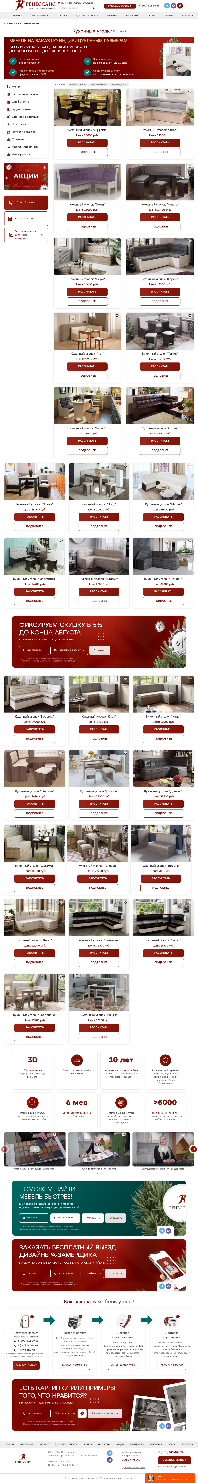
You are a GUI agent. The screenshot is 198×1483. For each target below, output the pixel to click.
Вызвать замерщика (74, 1365)
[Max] (173, 6)
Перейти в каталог (172, 1365)
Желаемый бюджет (70, 650)
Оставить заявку (26, 1365)
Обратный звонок (174, 1460)
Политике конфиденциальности (36, 661)
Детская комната (24, 132)
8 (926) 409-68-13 (148, 9)
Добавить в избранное (133, 1468)
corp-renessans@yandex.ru (172, 1467)
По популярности (77, 85)
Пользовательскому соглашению (64, 661)
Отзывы (169, 16)
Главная (17, 16)
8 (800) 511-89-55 (148, 6)
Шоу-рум (112, 16)
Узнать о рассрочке (123, 1365)
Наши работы (21, 154)
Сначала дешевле (98, 85)
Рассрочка (132, 16)
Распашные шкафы (25, 94)
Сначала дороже (119, 85)
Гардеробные (21, 109)
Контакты (187, 16)
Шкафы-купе (20, 101)
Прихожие (19, 124)
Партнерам (156, 1445)
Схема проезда (131, 1460)
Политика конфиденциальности (81, 1478)
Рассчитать (87, 142)
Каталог (61, 16)
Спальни (18, 139)
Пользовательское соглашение (116, 1478)
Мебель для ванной (25, 147)
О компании (39, 16)
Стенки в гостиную (25, 116)
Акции (151, 16)
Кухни (16, 86)
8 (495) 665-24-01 (148, 2)
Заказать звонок (119, 6)
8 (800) (170, 1452)
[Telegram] (167, 6)
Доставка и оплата (87, 16)
